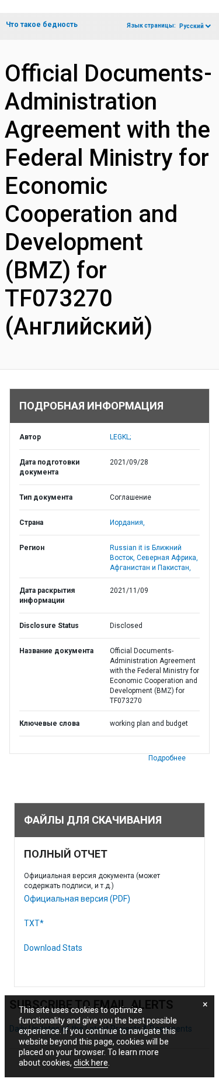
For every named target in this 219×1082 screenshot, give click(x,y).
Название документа (56, 651)
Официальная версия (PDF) (77, 898)
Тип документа (45, 497)
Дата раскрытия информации (47, 595)
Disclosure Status (49, 626)
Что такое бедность (42, 25)
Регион (31, 548)
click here (91, 1062)
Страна (31, 522)
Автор (30, 437)
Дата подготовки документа (49, 467)
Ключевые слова (49, 723)
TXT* (34, 923)
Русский (191, 26)
